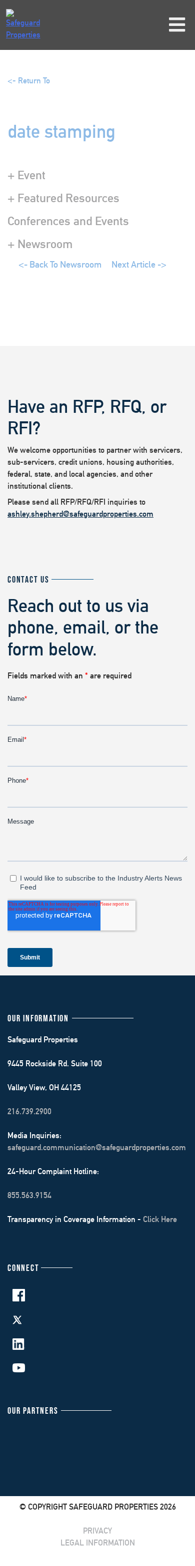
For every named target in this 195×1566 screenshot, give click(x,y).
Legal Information (97, 1543)
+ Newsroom (40, 244)
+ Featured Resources (64, 198)
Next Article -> (139, 264)
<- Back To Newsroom (60, 264)
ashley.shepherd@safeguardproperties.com (81, 514)
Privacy (97, 1531)
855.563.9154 (30, 1195)
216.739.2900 (30, 1111)
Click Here (160, 1219)
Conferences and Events (68, 221)
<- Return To (29, 80)
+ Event (27, 175)
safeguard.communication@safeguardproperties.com (97, 1147)
